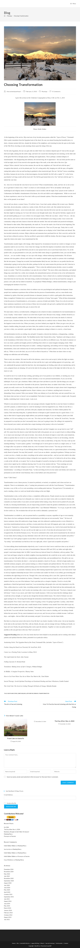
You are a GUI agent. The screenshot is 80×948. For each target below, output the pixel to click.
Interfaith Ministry (25, 943)
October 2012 (8, 915)
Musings (44, 91)
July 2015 (7, 899)
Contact (66, 943)
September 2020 (9, 881)
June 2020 (7, 887)
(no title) (6, 827)
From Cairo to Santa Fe (15, 738)
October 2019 (8, 894)
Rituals (42, 943)
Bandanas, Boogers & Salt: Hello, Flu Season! (16, 832)
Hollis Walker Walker (10, 846)
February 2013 (8, 912)
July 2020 (7, 885)
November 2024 (8, 871)
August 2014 (7, 901)
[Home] (4, 16)
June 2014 (7, 903)
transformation (44, 693)
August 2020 (7, 883)
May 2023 (7, 874)
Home (13, 943)
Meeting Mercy (8, 834)
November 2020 (8, 878)
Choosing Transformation (21, 16)
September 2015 (9, 897)
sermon (36, 693)
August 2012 (7, 917)
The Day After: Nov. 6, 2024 (64, 721)
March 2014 (7, 908)
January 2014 (8, 910)
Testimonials (59, 943)
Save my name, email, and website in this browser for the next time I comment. (32, 777)
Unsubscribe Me (11, 803)
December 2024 (8, 869)
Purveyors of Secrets (10, 836)
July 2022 (7, 876)
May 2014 (7, 906)
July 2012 (7, 919)
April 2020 (7, 892)
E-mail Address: (8, 795)
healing (23, 693)
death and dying (12, 693)
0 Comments (56, 91)
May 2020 (7, 890)
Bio (18, 943)
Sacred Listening (50, 943)
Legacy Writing (35, 943)
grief (19, 693)
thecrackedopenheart (14, 91)
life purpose (29, 693)
